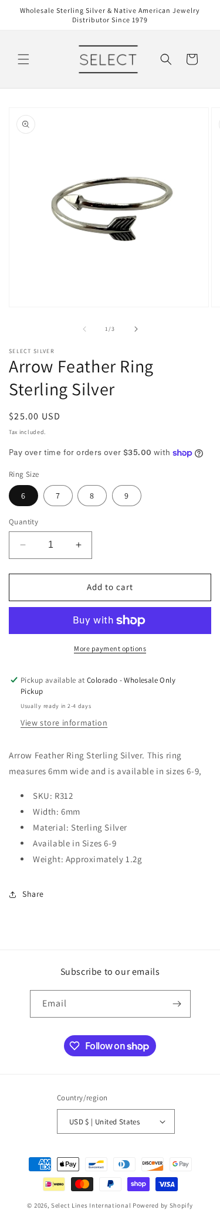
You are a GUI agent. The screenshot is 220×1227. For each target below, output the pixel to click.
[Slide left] (84, 329)
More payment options (110, 648)
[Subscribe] (177, 1004)
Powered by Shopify (163, 1205)
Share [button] (33, 894)
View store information (64, 722)
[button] (23, 59)
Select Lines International (91, 1205)
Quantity (23, 522)
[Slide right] (136, 329)
